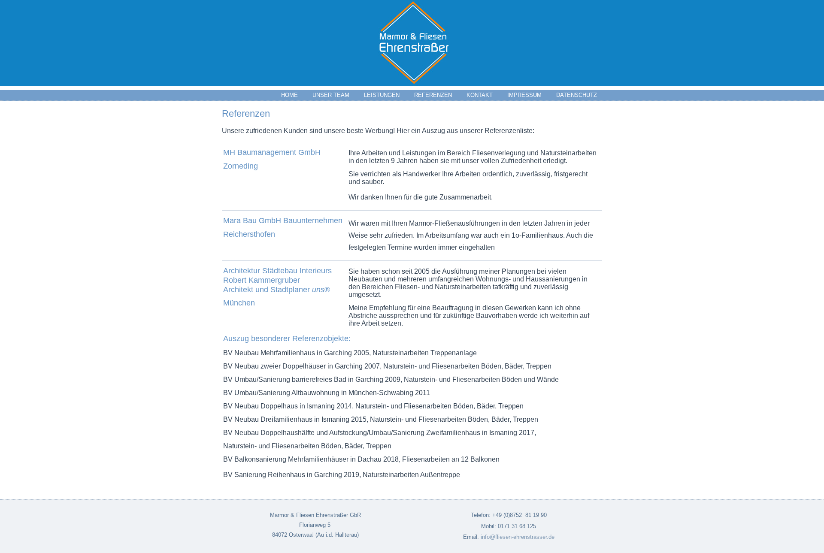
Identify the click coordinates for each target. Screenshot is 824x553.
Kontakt (480, 95)
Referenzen (433, 95)
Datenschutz (576, 95)
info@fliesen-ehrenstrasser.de (517, 537)
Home (289, 95)
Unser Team (330, 95)
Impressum (524, 95)
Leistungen (382, 95)
